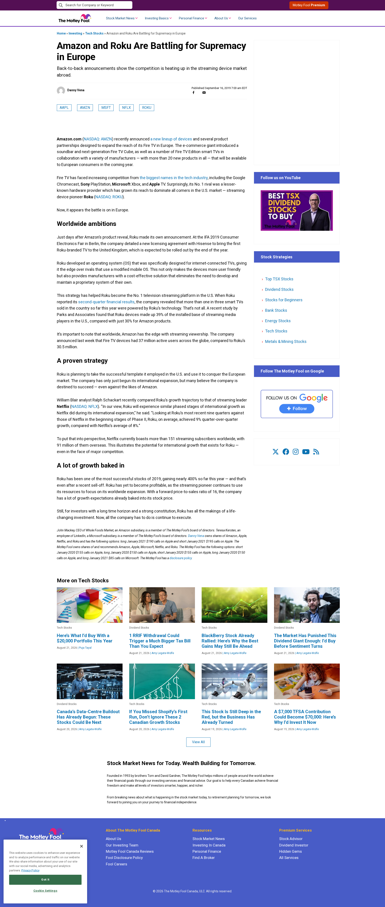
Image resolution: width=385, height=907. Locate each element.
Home (61, 33)
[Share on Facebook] (193, 92)
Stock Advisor (291, 838)
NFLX (126, 107)
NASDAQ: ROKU (109, 196)
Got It (45, 879)
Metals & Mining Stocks (286, 341)
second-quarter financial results (106, 302)
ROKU (146, 107)
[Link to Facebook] (286, 451)
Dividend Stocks (279, 289)
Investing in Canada (208, 845)
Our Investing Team (122, 845)
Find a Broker (203, 857)
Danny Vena (75, 90)
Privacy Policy (30, 870)
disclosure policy (181, 558)
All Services (289, 857)
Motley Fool (309, 5)
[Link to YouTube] (305, 451)
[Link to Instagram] (295, 451)
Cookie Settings (45, 890)
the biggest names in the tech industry (174, 177)
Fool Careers (116, 864)
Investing (75, 33)
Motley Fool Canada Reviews (130, 851)
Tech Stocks (94, 33)
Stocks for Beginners (284, 300)
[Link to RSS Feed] (316, 451)
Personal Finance (191, 18)
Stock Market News (120, 18)
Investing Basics (157, 18)
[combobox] (124, 5)
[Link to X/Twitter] (276, 451)
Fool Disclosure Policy (124, 857)
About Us (221, 18)
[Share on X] (198, 92)
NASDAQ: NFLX (84, 406)
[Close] (81, 846)
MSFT (106, 107)
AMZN (85, 107)
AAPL (64, 107)
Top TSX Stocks (279, 279)
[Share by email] (204, 92)
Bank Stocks (276, 310)
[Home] (4, 821)
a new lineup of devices (171, 139)
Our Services (247, 18)
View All (198, 742)
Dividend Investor (293, 845)
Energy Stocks (278, 320)
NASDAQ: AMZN (98, 139)
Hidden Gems (290, 851)
